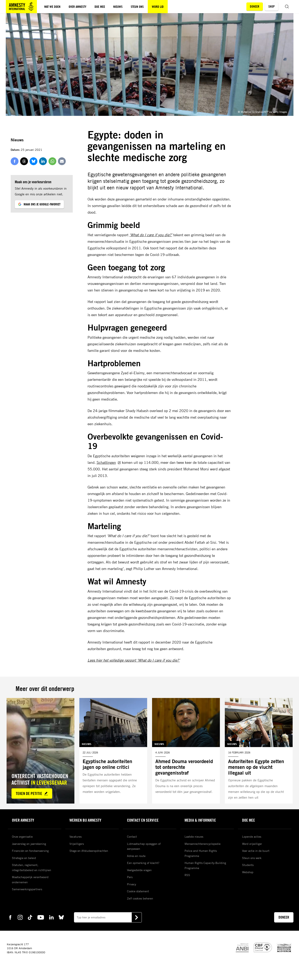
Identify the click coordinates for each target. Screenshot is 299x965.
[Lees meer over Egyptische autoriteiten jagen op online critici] (113, 751)
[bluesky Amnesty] (61, 917)
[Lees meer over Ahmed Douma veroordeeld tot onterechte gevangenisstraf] (186, 751)
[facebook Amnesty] (10, 917)
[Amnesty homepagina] (21, 6)
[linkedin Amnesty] (51, 917)
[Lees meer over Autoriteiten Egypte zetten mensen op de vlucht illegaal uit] (259, 751)
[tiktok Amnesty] (30, 917)
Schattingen (106, 462)
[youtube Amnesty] (40, 917)
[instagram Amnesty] (20, 917)
